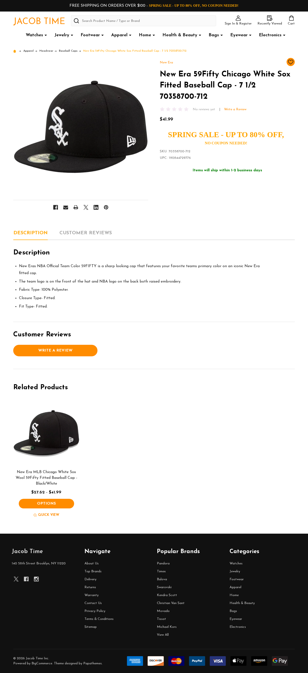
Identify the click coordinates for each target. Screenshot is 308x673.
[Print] (75, 207)
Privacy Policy (94, 611)
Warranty (91, 595)
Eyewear (239, 35)
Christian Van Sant (171, 603)
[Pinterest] (106, 207)
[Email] (65, 207)
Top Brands (93, 571)
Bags (214, 35)
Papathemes (92, 663)
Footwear (90, 35)
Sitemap (90, 627)
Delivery (90, 579)
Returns (90, 587)
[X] (86, 207)
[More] (46, 35)
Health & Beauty (179, 35)
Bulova (162, 579)
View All (163, 635)
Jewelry (61, 35)
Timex (161, 571)
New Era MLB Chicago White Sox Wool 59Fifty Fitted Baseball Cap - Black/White (46, 478)
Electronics (270, 35)
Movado (163, 611)
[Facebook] (55, 207)
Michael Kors (167, 627)
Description (30, 233)
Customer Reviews (85, 233)
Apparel (119, 35)
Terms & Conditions (99, 619)
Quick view (48, 515)
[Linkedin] (96, 207)
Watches (34, 35)
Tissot (161, 619)
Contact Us (93, 603)
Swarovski (164, 587)
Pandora (163, 563)
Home (145, 35)
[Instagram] (36, 579)
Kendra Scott (167, 595)
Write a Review (235, 109)
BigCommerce (42, 663)
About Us (91, 563)
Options (46, 504)
